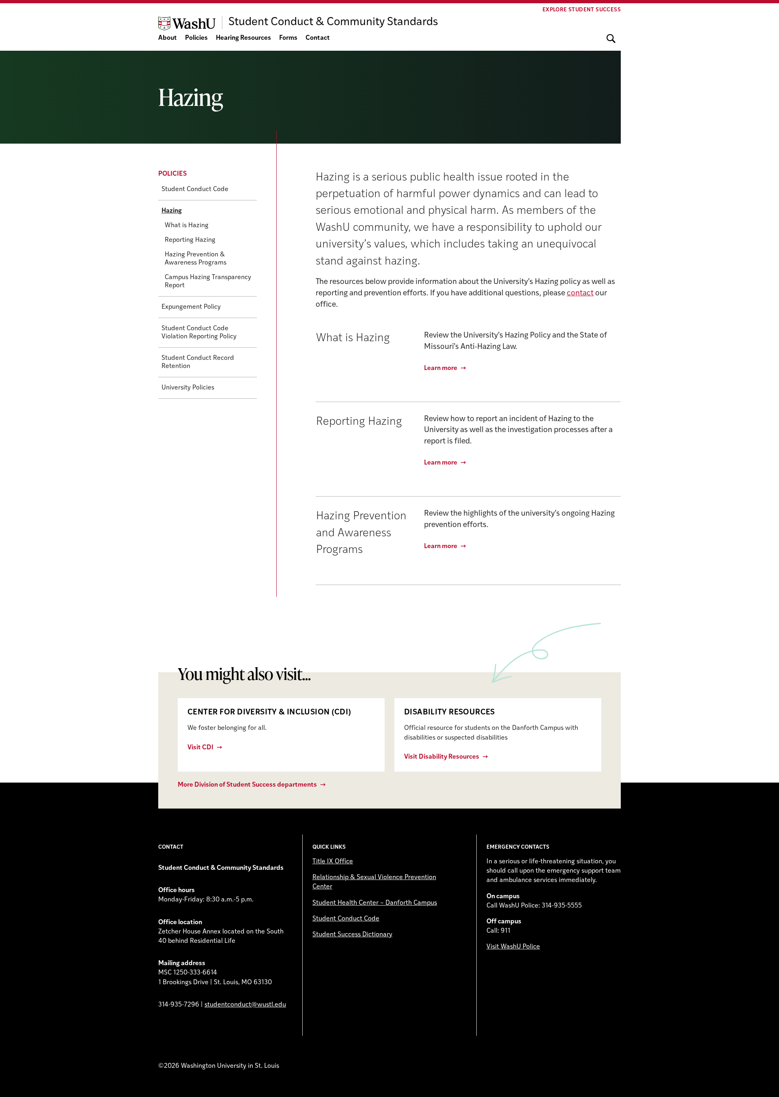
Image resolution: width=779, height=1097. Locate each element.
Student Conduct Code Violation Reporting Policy (199, 332)
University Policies (187, 388)
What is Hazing (187, 225)
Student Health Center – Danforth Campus (374, 903)
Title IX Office (332, 861)
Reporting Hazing (190, 240)
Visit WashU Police (513, 947)
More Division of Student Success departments (247, 785)
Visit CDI (200, 747)
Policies (196, 38)
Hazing (171, 211)
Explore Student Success (581, 10)
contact (580, 293)
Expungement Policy (191, 307)
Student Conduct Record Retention (197, 362)
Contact (318, 38)
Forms (288, 38)
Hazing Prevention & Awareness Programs (195, 259)
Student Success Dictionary (352, 934)
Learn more (440, 368)
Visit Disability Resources (441, 757)
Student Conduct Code (194, 189)
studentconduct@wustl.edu (245, 1005)
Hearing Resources (243, 38)
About (167, 38)
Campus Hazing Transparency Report (208, 281)
